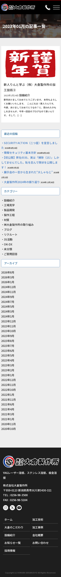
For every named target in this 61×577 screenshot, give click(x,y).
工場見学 (9, 205)
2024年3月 (7, 311)
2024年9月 (7, 297)
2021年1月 (7, 419)
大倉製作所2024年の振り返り (22, 182)
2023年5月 (7, 355)
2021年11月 (8, 399)
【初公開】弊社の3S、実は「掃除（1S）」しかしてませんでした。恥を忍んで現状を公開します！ (30, 162)
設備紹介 (9, 200)
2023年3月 (7, 365)
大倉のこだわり (13, 527)
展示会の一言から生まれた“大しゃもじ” (28, 172)
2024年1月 (7, 316)
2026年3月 (7, 277)
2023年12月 (8, 321)
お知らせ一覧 (12, 543)
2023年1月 (7, 375)
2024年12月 (8, 287)
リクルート (10, 234)
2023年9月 (7, 336)
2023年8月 (7, 341)
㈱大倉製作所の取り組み (19, 225)
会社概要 (37, 535)
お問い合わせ (40, 543)
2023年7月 (7, 346)
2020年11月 (8, 424)
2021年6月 (7, 404)
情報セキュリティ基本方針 (20, 152)
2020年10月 (8, 429)
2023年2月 (7, 370)
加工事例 (37, 527)
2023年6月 (7, 351)
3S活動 (8, 239)
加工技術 (37, 519)
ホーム (8, 519)
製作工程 (9, 215)
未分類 (8, 249)
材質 (6, 220)
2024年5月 (7, 306)
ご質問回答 (10, 254)
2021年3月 (7, 414)
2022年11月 (8, 385)
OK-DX (8, 244)
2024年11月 (8, 292)
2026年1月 (7, 282)
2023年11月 (8, 326)
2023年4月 (7, 360)
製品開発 (9, 210)
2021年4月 (7, 409)
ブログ (8, 229)
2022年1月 (7, 395)
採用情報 (9, 550)
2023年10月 (8, 331)
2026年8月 (7, 272)
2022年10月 (8, 390)
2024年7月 (7, 302)
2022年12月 (8, 380)
